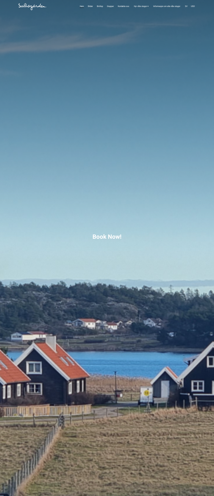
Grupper (110, 6)
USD (193, 6)
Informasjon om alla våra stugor (166, 6)
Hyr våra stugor (141, 6)
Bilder (90, 6)
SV (186, 6)
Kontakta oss (123, 6)
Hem (82, 6)
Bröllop (100, 6)
